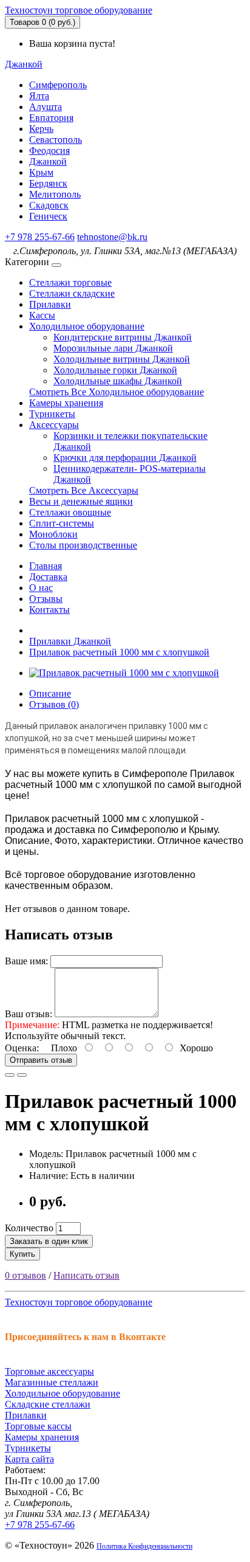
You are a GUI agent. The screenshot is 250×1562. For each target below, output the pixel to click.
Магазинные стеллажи (51, 1382)
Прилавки (50, 304)
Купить (22, 1254)
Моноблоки (53, 534)
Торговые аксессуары (49, 1371)
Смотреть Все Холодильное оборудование (116, 392)
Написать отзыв (86, 1275)
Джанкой (48, 161)
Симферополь (58, 85)
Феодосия (49, 150)
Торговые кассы (38, 1426)
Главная (45, 566)
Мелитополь (55, 194)
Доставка (48, 577)
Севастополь (55, 139)
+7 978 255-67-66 (40, 237)
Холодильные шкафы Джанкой (117, 381)
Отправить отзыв (41, 1060)
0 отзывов (25, 1275)
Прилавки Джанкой (70, 641)
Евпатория (51, 117)
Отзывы (45, 598)
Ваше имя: (26, 961)
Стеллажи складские (72, 293)
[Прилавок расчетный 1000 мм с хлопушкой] (124, 673)
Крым (41, 172)
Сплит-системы (61, 523)
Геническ (48, 216)
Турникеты (52, 414)
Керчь (41, 128)
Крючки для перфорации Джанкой (125, 457)
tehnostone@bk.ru (112, 237)
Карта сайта (29, 1459)
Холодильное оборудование (86, 326)
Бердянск (48, 183)
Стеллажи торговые (70, 282)
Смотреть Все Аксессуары (83, 490)
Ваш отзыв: (28, 1014)
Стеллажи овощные (70, 512)
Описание (50, 693)
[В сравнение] (22, 1075)
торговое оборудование (78, 10)
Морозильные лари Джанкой (113, 348)
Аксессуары (54, 425)
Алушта (45, 107)
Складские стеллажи (47, 1404)
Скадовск (49, 205)
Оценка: (22, 1048)
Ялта (39, 96)
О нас (41, 587)
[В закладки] (10, 1075)
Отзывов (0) (54, 704)
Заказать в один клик (49, 1241)
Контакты (49, 609)
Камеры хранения (66, 403)
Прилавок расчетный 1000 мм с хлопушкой (119, 652)
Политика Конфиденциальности (144, 1546)
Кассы (42, 315)
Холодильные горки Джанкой (115, 370)
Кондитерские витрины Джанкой (122, 337)
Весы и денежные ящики (81, 501)
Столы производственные (83, 545)
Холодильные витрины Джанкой (121, 359)
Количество (29, 1228)
